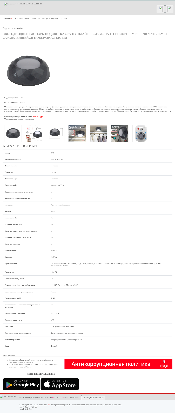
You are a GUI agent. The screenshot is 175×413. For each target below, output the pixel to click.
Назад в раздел (9, 355)
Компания (8, 18)
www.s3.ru (107, 405)
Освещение (35, 18)
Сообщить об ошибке (93, 397)
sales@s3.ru (26, 367)
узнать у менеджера (25, 119)
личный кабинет (37, 364)
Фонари (45, 18)
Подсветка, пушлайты (59, 18)
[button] (161, 9)
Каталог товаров (22, 18)
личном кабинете (26, 362)
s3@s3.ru (28, 409)
